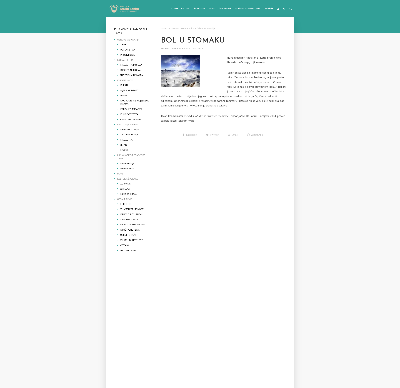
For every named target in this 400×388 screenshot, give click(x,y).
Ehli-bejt (125, 203)
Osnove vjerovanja (128, 39)
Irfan (123, 144)
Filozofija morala (131, 64)
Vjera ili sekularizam (132, 224)
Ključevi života (129, 114)
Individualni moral (132, 75)
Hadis (123, 95)
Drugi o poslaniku (131, 214)
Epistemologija (129, 129)
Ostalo (124, 245)
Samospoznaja (129, 219)
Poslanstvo (127, 49)
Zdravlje (125, 183)
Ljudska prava (128, 193)
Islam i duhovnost (131, 240)
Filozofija (126, 139)
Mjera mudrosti (129, 90)
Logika (124, 150)
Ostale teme (124, 199)
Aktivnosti (199, 8)
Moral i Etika (125, 59)
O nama (269, 8)
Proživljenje (127, 54)
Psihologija (127, 163)
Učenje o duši (128, 234)
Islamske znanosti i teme (248, 8)
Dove (120, 173)
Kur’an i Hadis (125, 80)
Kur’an (124, 85)
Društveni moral (130, 69)
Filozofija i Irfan (127, 124)
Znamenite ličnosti (132, 209)
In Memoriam (128, 250)
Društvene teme (130, 229)
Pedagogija (127, 168)
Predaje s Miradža (131, 109)
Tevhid (124, 44)
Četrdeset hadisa (130, 119)
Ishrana (125, 188)
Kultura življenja (127, 178)
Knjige (212, 8)
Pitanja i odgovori (180, 8)
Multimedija (225, 8)
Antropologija (129, 134)
